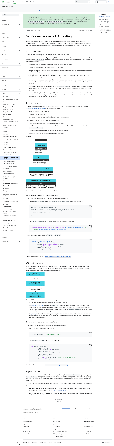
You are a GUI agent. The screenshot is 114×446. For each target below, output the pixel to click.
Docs (14, 2)
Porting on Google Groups (59, 436)
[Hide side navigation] (18, 443)
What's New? (5, 10)
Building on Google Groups (59, 434)
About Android (26, 442)
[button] (9, 24)
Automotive (74, 10)
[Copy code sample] (91, 206)
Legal (40, 442)
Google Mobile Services (89, 429)
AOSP (27, 30)
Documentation (7, 6)
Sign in (110, 2)
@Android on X (57, 421)
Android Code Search (28, 2)
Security (28, 10)
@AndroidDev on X (58, 424)
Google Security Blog (58, 429)
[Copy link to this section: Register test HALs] (44, 372)
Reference (85, 10)
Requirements (26, 424)
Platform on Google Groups (60, 431)
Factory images (26, 431)
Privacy (50, 442)
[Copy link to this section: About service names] (42, 52)
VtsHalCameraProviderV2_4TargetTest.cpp (58, 256)
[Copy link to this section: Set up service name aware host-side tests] (58, 322)
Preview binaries (27, 429)
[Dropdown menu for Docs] (18, 2)
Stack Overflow (87, 431)
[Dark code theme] (89, 206)
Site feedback (57, 442)
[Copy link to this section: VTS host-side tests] (44, 263)
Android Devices (62, 10)
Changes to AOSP (71, 23)
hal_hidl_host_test (38, 305)
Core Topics (38, 10)
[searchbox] (10, 15)
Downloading (26, 426)
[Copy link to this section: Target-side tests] (42, 103)
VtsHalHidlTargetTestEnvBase (36, 108)
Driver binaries (26, 434)
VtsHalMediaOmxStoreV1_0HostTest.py (56, 365)
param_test (34, 314)
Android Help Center (89, 421)
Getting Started (17, 10)
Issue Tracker (87, 434)
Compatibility (50, 10)
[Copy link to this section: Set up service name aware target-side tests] (59, 195)
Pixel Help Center (88, 424)
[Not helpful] (91, 31)
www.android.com (88, 426)
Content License (66, 408)
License (45, 442)
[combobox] (82, 1)
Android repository (27, 421)
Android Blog (56, 426)
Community (34, 442)
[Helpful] (88, 31)
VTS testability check (60, 390)
